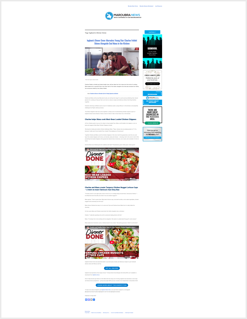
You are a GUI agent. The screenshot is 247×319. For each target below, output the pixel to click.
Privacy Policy (87, 312)
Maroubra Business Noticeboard (146, 6)
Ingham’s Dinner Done (106, 289)
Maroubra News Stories (133, 6)
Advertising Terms (106, 312)
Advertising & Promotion (129, 312)
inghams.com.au (96, 275)
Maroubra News (87, 311)
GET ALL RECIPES (112, 268)
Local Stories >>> (152, 32)
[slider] (154, 68)
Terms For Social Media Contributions (117, 312)
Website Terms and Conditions (96, 312)
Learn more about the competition (112, 285)
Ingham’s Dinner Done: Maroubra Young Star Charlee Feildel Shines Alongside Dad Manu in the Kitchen (112, 42)
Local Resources (158, 6)
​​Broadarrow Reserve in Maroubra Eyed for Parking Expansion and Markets (104, 93)
